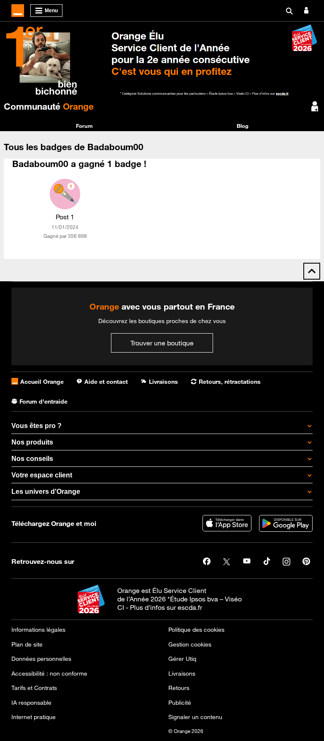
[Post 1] (65, 194)
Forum (84, 125)
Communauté (49, 106)
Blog (242, 125)
